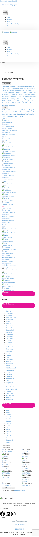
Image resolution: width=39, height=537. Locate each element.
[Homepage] (9, 4)
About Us (9, 22)
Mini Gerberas (7, 99)
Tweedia (5, 105)
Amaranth (12, 86)
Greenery (14, 94)
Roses (7, 101)
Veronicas (11, 105)
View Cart (17, 490)
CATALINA (5, 477)
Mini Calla (22, 96)
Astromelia (22, 88)
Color (5, 107)
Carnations (6, 90)
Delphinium (30, 90)
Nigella (15, 99)
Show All (4, 118)
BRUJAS (4, 469)
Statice (16, 103)
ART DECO (25, 456)
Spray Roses (29, 101)
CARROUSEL (26, 473)
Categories (6, 83)
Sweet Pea (22, 103)
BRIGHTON (25, 464)
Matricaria (14, 96)
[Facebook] (2, 513)
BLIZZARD (5, 464)
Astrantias (15, 88)
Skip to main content (6, 1)
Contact (9, 26)
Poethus (21, 99)
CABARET (25, 469)
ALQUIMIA (25, 452)
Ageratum (5, 86)
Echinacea (25, 92)
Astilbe (9, 88)
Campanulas (30, 88)
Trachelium (30, 103)
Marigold (7, 96)
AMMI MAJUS (21, 86)
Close (5, 14)
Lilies (26, 94)
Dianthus (5, 92)
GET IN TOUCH (19, 525)
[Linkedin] (7, 513)
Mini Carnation (31, 96)
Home (8, 17)
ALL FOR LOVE (7, 452)
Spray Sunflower (7, 103)
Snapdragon (14, 101)
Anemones (30, 86)
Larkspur (21, 94)
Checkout (23, 490)
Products (9, 19)
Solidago (21, 101)
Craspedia (13, 90)
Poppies (26, 99)
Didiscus (12, 92)
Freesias (7, 94)
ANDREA (5, 456)
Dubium (18, 92)
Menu (5, 11)
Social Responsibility (13, 24)
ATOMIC (4, 460)
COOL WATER (26, 485)
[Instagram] (13, 513)
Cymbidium (21, 90)
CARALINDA (6, 473)
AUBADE (24, 460)
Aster (4, 88)
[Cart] (4, 36)
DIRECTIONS (19, 529)
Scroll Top (15, 1)
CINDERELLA (6, 485)
